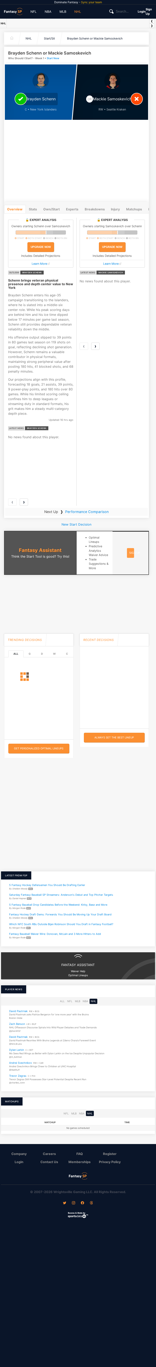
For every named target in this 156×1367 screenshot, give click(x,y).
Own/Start (51, 209)
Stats (33, 209)
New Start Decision (76, 524)
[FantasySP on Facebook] (82, 1203)
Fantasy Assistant (40, 550)
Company (19, 1154)
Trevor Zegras (17, 1075)
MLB (63, 12)
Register (110, 1154)
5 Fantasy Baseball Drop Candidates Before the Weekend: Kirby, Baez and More (58, 904)
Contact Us (49, 1162)
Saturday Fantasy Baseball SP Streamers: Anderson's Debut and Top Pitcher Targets (61, 894)
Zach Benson (17, 1024)
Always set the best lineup (114, 737)
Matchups (134, 209)
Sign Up (149, 11)
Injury (115, 209)
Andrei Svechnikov (20, 1063)
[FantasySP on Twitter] (64, 1203)
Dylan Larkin (16, 1050)
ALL (15, 653)
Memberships (79, 1162)
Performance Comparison (87, 512)
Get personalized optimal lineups (38, 748)
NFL (33, 12)
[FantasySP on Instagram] (73, 1203)
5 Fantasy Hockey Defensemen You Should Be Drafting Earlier (47, 885)
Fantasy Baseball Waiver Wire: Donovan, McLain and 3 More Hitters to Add (55, 933)
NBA (48, 12)
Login (142, 11)
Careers (49, 1154)
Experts (72, 209)
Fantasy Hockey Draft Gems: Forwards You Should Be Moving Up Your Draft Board (60, 914)
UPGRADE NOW (41, 247)
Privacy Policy (110, 1162)
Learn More (39, 263)
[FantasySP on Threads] (91, 1203)
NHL (77, 12)
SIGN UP (134, 552)
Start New (53, 58)
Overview (15, 209)
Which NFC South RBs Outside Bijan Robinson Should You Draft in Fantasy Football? (61, 924)
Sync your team (91, 2)
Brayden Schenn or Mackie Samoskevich (95, 38)
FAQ (79, 1154)
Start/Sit (49, 38)
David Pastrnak (18, 1011)
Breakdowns (95, 209)
